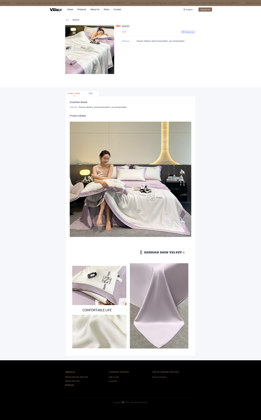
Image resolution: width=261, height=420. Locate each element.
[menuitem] (70, 9)
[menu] (124, 9)
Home (70, 9)
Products (81, 9)
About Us (94, 9)
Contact (117, 9)
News (106, 9)
